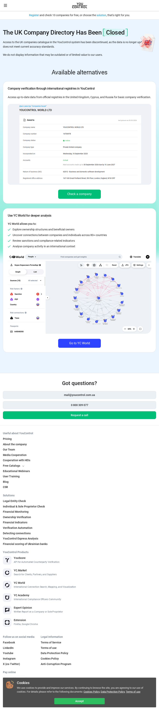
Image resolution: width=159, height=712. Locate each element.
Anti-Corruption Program (56, 664)
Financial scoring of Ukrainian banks (25, 544)
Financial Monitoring (16, 511)
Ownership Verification (17, 517)
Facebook (9, 642)
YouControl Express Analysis (20, 538)
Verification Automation (17, 527)
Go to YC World (79, 343)
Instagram (9, 658)
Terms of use (133, 691)
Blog (6, 481)
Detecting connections (17, 533)
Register (34, 15)
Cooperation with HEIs (16, 460)
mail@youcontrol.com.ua (79, 395)
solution (101, 15)
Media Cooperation (15, 455)
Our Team (9, 449)
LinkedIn (8, 647)
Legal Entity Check (14, 501)
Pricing (7, 438)
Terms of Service (51, 642)
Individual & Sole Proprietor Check (24, 506)
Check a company (79, 194)
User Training (11, 476)
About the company (15, 444)
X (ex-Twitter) (11, 664)
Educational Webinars (16, 471)
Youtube (8, 653)
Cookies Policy (91, 691)
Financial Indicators (15, 522)
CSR (5, 487)
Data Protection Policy (113, 691)
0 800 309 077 (79, 405)
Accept (79, 701)
